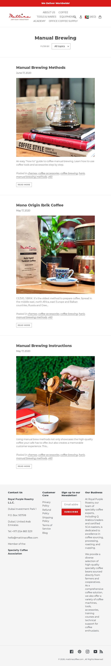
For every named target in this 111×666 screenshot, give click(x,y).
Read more (24, 185)
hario (82, 173)
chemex (32, 173)
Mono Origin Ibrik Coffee (39, 205)
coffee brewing (69, 173)
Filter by (44, 46)
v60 (50, 176)
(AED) (90, 17)
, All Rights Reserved (93, 659)
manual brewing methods (31, 176)
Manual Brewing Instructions (44, 346)
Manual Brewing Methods (40, 67)
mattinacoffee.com (75, 659)
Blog (45, 533)
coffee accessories (48, 173)
